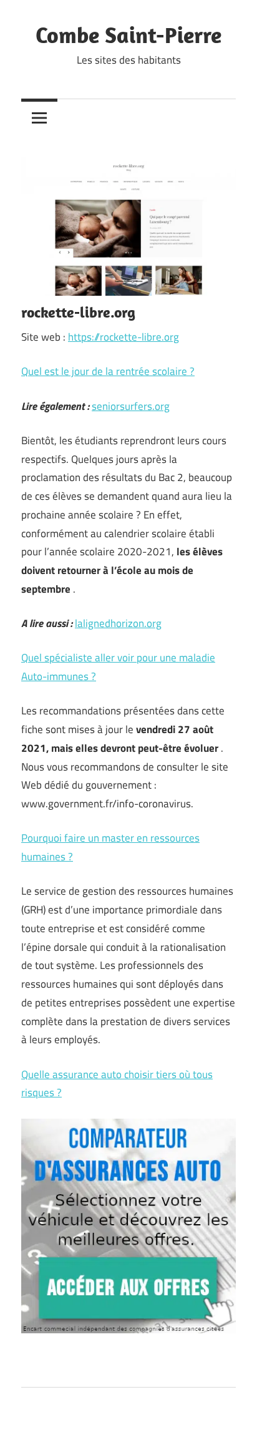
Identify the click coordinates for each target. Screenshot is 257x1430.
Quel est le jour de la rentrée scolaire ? (108, 371)
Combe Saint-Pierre (128, 35)
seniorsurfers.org (131, 406)
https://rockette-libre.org (123, 337)
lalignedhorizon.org (118, 623)
